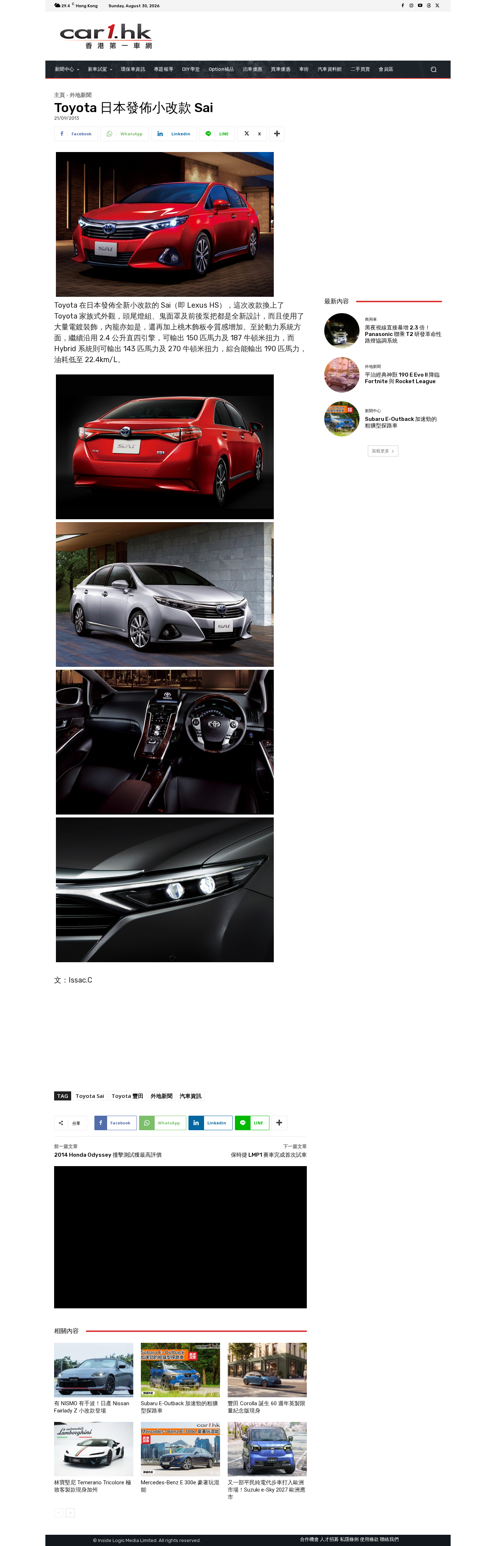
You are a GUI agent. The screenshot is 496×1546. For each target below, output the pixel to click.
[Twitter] (437, 5)
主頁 (59, 94)
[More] (277, 134)
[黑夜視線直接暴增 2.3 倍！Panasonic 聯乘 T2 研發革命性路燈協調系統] (341, 330)
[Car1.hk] (106, 36)
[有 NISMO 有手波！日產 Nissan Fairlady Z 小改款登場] (93, 1370)
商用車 (371, 319)
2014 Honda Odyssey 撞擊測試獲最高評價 (108, 1155)
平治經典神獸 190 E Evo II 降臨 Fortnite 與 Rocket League (402, 378)
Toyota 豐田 (127, 1095)
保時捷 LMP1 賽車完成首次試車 (269, 1155)
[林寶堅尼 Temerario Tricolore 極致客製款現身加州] (93, 1449)
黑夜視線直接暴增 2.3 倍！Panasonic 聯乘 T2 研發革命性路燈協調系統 (403, 334)
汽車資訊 (191, 1095)
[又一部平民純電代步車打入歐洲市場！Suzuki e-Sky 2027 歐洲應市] (267, 1449)
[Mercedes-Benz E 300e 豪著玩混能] (180, 1449)
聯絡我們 (389, 1539)
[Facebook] (402, 5)
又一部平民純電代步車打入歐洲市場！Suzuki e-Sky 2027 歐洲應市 (266, 1489)
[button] (433, 69)
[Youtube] (420, 5)
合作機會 (309, 1539)
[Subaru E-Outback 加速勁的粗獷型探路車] (180, 1370)
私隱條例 (349, 1539)
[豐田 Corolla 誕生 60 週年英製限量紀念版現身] (267, 1370)
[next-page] (70, 1512)
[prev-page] (58, 1512)
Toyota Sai (90, 1095)
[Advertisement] (383, 243)
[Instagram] (411, 5)
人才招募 (329, 1539)
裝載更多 (380, 451)
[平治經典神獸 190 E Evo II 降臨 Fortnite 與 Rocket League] (341, 374)
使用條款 (369, 1539)
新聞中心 (373, 411)
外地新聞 (81, 94)
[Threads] (428, 5)
